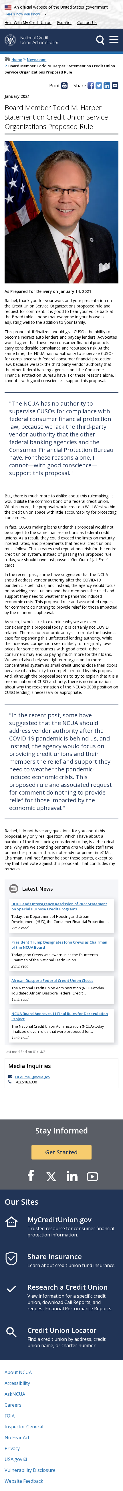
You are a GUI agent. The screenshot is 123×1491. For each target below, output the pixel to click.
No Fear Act (17, 1437)
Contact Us (87, 22)
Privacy (12, 1448)
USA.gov (13, 1459)
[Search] (100, 40)
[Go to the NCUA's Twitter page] (51, 1176)
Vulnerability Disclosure (30, 1470)
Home (16, 59)
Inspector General (24, 1427)
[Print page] (64, 85)
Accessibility (17, 1383)
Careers (13, 1405)
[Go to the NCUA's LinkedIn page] (72, 1176)
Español (64, 22)
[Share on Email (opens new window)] (115, 85)
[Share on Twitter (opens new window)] (98, 85)
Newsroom (36, 59)
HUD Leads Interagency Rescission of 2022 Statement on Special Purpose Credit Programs (59, 906)
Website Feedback (24, 1481)
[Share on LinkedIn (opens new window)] (106, 85)
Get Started (61, 1152)
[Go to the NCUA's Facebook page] (30, 1176)
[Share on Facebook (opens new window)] (90, 85)
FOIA (10, 1416)
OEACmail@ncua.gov (32, 1076)
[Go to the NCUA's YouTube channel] (92, 1176)
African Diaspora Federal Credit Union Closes (52, 980)
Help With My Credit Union (26, 22)
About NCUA (18, 1372)
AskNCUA (15, 1394)
